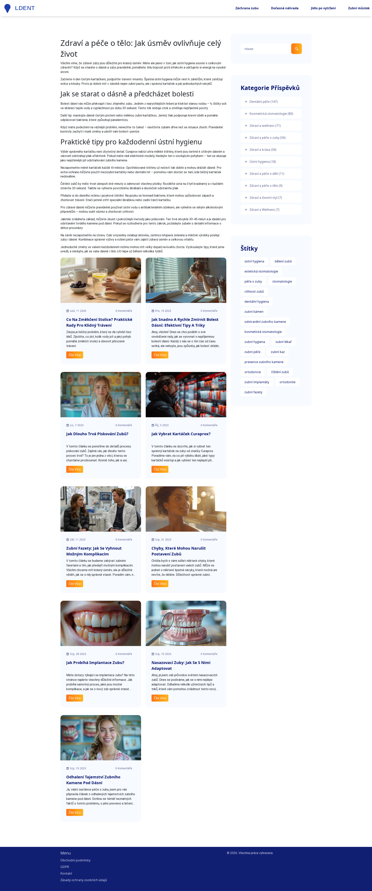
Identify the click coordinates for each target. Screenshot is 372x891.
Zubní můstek (359, 8)
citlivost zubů (254, 291)
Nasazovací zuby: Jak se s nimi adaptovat (181, 665)
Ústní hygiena (263, 161)
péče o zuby (253, 281)
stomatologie (282, 281)
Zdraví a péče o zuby (268, 137)
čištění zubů (280, 372)
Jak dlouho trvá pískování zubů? (97, 433)
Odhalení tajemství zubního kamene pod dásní (93, 779)
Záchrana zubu (247, 8)
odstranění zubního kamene (265, 322)
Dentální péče (264, 101)
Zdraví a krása (263, 149)
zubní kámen (254, 311)
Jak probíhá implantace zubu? (95, 662)
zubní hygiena (255, 342)
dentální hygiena (257, 301)
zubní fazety (253, 392)
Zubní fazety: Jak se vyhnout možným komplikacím (94, 551)
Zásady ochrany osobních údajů (83, 880)
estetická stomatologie (261, 271)
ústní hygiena (254, 261)
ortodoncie (253, 372)
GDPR (64, 867)
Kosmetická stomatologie (271, 113)
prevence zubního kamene (264, 362)
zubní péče (252, 352)
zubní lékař (284, 342)
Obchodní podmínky (75, 860)
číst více (75, 355)
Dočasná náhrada (285, 8)
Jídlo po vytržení (323, 8)
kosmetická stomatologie (263, 332)
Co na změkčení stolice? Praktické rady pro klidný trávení (99, 322)
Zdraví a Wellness (264, 209)
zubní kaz (278, 352)
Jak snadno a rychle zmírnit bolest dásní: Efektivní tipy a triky (185, 322)
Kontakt (66, 873)
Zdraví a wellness (265, 125)
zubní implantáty (257, 382)
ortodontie (287, 382)
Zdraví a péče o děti (267, 173)
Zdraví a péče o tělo (266, 185)
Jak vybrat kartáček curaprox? (181, 433)
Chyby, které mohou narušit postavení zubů (179, 551)
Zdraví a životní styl (266, 197)
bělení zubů (283, 261)
